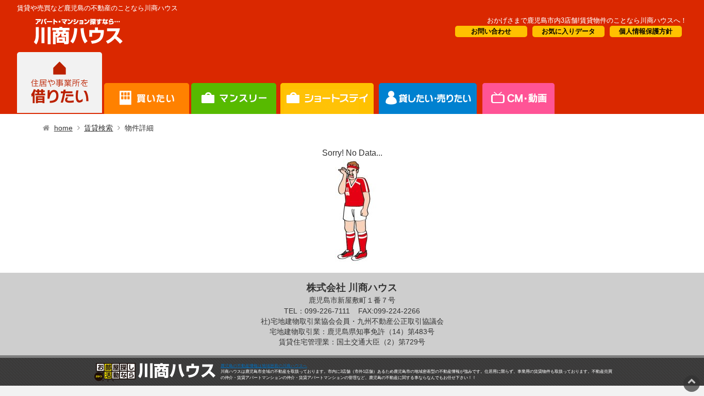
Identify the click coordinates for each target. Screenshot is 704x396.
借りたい (59, 83)
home (63, 128)
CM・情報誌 (428, 83)
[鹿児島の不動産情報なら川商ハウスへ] (76, 46)
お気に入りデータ (568, 31)
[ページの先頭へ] (692, 380)
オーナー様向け (327, 83)
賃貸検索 (98, 128)
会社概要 (517, 83)
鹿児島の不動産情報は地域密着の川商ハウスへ (264, 366)
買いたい (146, 83)
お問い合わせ (491, 31)
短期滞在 (233, 83)
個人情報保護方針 (646, 31)
